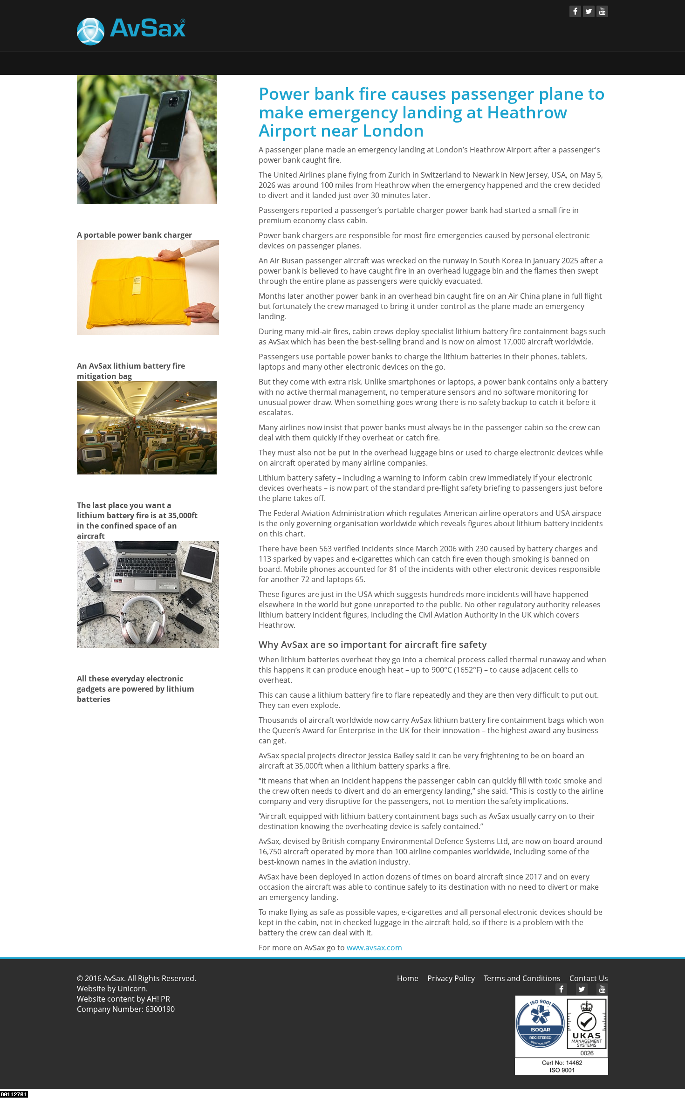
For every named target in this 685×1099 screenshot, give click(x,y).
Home (407, 978)
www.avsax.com (374, 947)
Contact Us (588, 978)
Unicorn (131, 988)
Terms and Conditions (522, 978)
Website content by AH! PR (123, 999)
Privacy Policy (451, 978)
